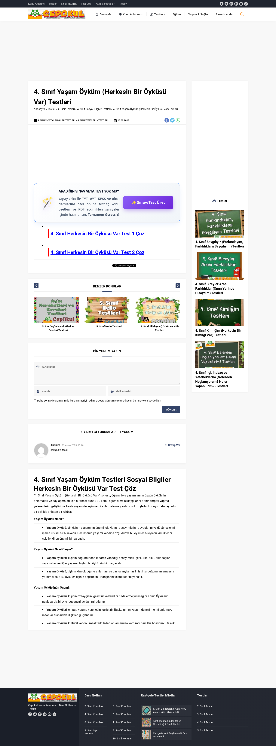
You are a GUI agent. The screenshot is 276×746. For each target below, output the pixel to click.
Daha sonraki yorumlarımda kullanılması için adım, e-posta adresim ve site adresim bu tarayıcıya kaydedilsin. (99, 400)
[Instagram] (231, 4)
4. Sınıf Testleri (66, 109)
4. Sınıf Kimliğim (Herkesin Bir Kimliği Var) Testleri (218, 332)
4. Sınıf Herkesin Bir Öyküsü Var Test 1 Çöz (97, 233)
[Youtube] (241, 4)
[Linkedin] (236, 4)
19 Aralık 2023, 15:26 (73, 445)
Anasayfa (39, 109)
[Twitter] (226, 4)
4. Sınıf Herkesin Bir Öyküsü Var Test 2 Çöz (97, 252)
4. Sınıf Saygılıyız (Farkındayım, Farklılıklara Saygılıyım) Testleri (219, 243)
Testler (51, 109)
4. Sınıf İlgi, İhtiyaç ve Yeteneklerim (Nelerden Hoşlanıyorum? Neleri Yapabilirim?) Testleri (213, 379)
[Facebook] (221, 4)
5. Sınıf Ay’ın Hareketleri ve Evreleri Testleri (58, 328)
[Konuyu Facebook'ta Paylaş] (166, 120)
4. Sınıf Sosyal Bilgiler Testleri (94, 109)
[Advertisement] (138, 52)
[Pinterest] (246, 4)
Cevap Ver (174, 445)
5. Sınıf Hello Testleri (109, 326)
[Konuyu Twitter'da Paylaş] (172, 120)
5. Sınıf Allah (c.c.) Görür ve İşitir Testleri (159, 328)
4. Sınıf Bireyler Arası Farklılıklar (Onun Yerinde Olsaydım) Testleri (214, 288)
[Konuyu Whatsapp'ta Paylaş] (178, 120)
